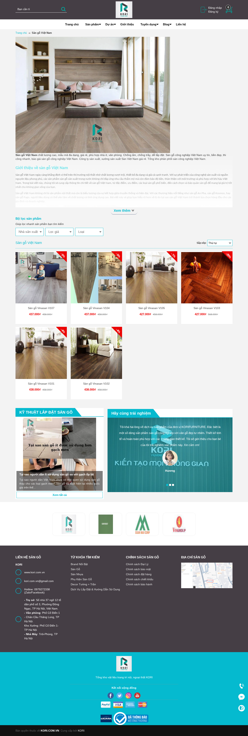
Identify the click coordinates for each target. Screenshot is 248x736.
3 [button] (173, 485)
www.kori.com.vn (34, 572)
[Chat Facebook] (241, 696)
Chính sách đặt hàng (139, 574)
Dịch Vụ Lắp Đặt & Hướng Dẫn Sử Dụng (95, 589)
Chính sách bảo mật (138, 569)
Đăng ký (213, 11)
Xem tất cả (60, 495)
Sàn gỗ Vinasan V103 (207, 308)
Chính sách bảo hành (139, 584)
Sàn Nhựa (77, 574)
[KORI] (124, 9)
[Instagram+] (128, 695)
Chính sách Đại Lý (137, 564)
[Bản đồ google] (206, 575)
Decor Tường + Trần (83, 584)
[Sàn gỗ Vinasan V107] (41, 277)
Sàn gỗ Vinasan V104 (96, 308)
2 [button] (170, 485)
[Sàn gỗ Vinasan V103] (206, 277)
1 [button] (167, 485)
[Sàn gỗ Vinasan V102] (96, 353)
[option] (59, 454)
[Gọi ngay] (241, 685)
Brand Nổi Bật (79, 564)
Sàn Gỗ (75, 569)
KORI (81, 730)
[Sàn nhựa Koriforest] (68, 524)
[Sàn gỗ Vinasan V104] (96, 277)
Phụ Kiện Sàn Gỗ (81, 579)
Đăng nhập (215, 7)
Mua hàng (207, 280)
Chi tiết (40, 280)
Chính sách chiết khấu (139, 579)
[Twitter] (119, 695)
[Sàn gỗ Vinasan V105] (151, 277)
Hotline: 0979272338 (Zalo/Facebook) (37, 591)
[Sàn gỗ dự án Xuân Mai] (105, 524)
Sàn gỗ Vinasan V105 (151, 308)
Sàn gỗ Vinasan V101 (41, 383)
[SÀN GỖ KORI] (179, 524)
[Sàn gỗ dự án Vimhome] (142, 524)
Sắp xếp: (201, 243)
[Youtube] (137, 695)
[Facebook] (111, 695)
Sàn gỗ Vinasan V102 (96, 383)
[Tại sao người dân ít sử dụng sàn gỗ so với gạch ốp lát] (59, 454)
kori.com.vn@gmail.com (39, 581)
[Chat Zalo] (241, 708)
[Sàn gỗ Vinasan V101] (41, 353)
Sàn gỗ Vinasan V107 (41, 308)
